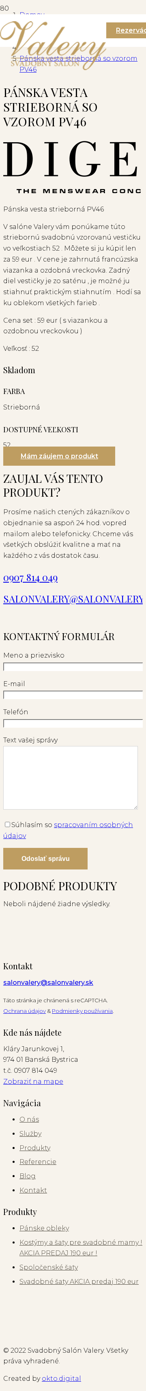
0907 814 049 (30, 576)
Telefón (15, 712)
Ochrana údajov (24, 1011)
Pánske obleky (44, 1228)
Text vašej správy (30, 740)
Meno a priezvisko (33, 655)
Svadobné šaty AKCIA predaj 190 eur (79, 1281)
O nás (29, 1119)
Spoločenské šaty (48, 1267)
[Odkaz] (53, 68)
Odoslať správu (45, 858)
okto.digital (61, 1378)
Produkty (34, 1148)
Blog (27, 1176)
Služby (30, 1134)
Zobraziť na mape (33, 1081)
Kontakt (33, 1190)
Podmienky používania (82, 1011)
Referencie (37, 1162)
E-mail (14, 684)
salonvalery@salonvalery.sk (48, 982)
